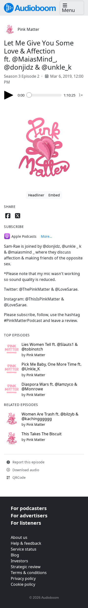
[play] (9, 95)
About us (19, 537)
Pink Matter (28, 29)
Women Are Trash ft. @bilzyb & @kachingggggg (50, 416)
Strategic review (26, 566)
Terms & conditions (29, 572)
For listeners (26, 523)
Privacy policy (23, 578)
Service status (23, 549)
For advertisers (29, 515)
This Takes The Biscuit (42, 434)
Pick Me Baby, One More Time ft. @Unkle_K (51, 367)
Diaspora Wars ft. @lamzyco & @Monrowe (49, 387)
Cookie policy (23, 584)
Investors (19, 561)
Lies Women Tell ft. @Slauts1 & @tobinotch (50, 347)
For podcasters (29, 508)
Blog (15, 555)
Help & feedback (26, 543)
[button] (72, 8)
